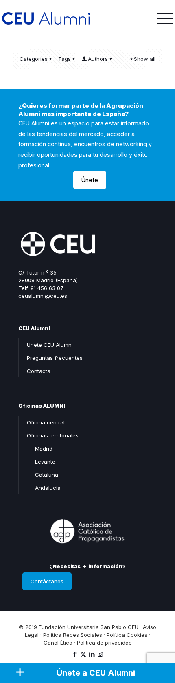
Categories (34, 59)
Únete (89, 179)
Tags (64, 59)
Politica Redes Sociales (72, 635)
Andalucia (48, 487)
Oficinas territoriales (53, 435)
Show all (144, 59)
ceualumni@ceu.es (42, 295)
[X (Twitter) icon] (83, 654)
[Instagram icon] (100, 654)
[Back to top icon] (158, 641)
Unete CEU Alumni (50, 345)
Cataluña (46, 474)
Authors (98, 59)
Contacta (38, 371)
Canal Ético (58, 642)
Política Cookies (127, 635)
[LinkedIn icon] (92, 654)
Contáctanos (47, 581)
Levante (45, 461)
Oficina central (46, 422)
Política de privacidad (104, 642)
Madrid (43, 448)
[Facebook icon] (75, 654)
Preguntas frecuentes (55, 358)
